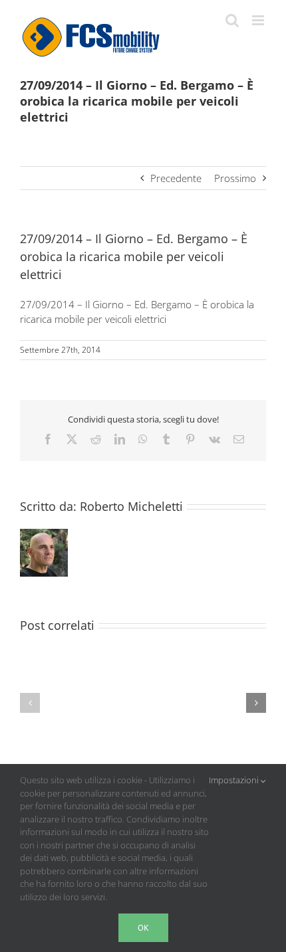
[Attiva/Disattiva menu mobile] (259, 20)
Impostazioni (235, 780)
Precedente (176, 178)
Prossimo (235, 178)
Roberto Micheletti (131, 506)
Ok (143, 927)
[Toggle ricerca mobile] (232, 20)
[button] (30, 703)
